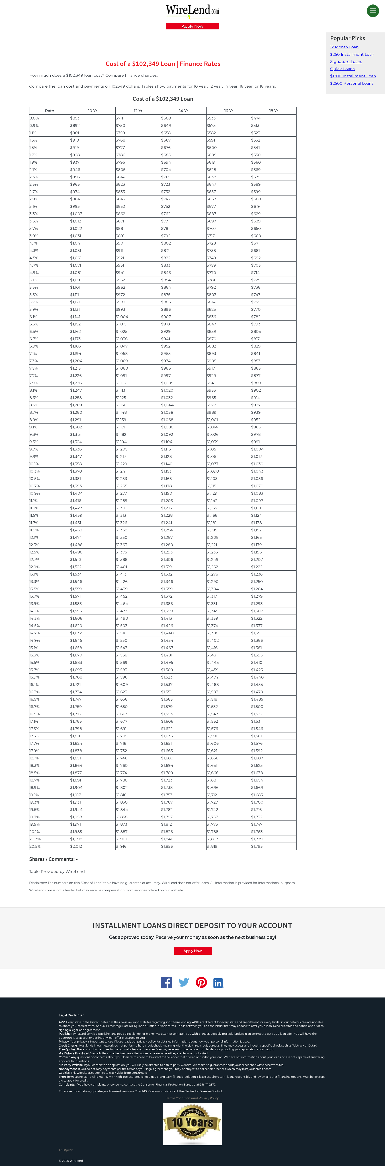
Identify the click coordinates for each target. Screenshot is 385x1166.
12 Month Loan (344, 47)
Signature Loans (346, 61)
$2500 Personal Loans (352, 83)
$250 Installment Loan (352, 54)
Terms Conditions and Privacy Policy (192, 1098)
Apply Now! (193, 951)
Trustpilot (66, 1150)
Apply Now (192, 26)
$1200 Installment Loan (353, 76)
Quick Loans (342, 68)
